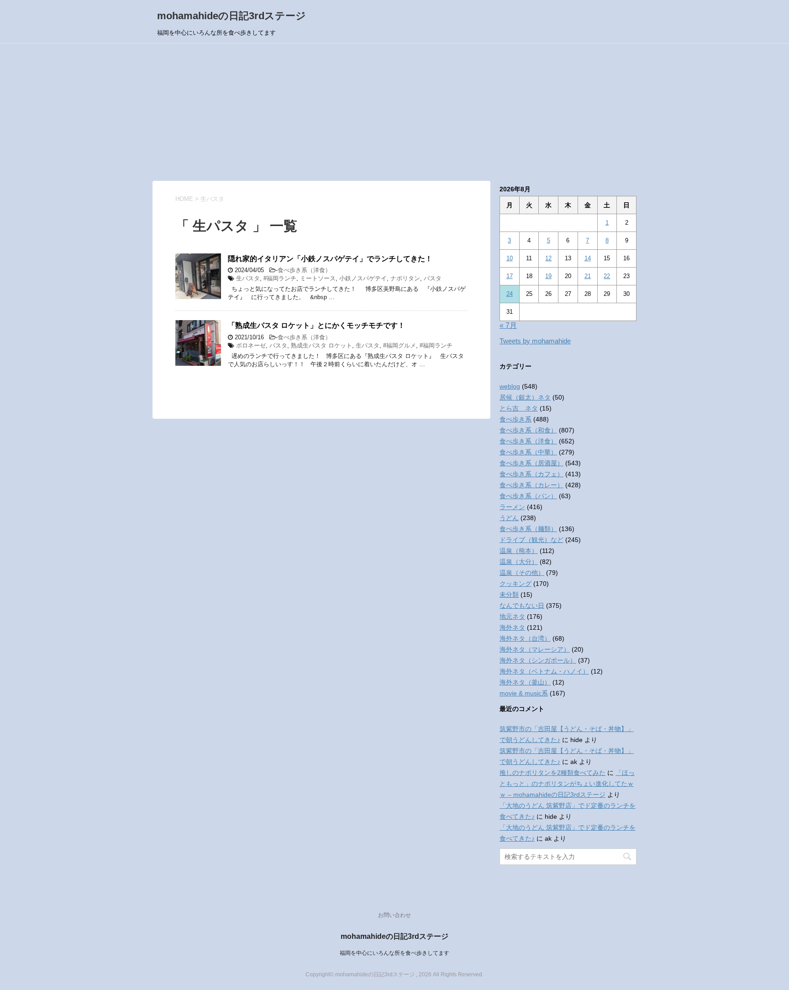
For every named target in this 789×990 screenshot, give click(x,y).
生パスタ (248, 278)
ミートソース (318, 278)
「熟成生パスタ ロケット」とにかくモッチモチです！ (316, 325)
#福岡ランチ (279, 278)
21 (587, 276)
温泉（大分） (519, 561)
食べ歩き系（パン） (528, 496)
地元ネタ (512, 616)
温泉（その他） (522, 572)
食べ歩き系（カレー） (531, 485)
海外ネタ (512, 627)
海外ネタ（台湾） (525, 638)
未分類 (509, 594)
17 (509, 276)
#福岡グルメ (399, 345)
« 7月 (508, 325)
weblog (510, 386)
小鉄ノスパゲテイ (363, 278)
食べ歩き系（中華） (528, 452)
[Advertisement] (394, 112)
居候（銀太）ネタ (525, 397)
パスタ (433, 278)
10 (509, 258)
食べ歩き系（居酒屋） (531, 463)
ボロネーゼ (251, 345)
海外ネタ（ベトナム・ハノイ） (544, 671)
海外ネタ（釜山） (525, 682)
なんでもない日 (522, 605)
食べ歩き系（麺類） (528, 528)
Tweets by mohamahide (535, 341)
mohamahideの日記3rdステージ (231, 15)
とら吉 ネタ (519, 408)
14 (587, 258)
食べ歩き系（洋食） (304, 270)
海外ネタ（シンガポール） (538, 660)
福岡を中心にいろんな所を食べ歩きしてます (394, 953)
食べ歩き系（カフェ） (531, 474)
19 (548, 276)
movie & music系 (524, 693)
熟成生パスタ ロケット (321, 345)
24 (509, 293)
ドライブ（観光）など (531, 539)
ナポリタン (405, 278)
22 (607, 276)
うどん (509, 517)
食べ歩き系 (515, 419)
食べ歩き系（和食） (528, 430)
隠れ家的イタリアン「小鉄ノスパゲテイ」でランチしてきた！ (330, 259)
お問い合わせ (394, 915)
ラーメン (512, 507)
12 (548, 258)
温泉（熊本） (519, 550)
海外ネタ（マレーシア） (535, 649)
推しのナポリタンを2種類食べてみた (552, 772)
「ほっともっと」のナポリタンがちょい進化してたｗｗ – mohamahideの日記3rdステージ (567, 783)
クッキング (515, 583)
